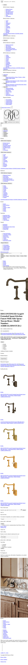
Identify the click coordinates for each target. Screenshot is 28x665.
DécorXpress (8, 85)
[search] (14, 253)
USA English (8, 99)
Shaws (16, 77)
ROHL (7, 78)
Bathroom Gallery (16, 80)
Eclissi (7, 60)
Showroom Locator (10, 95)
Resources (8, 84)
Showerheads (8, 47)
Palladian (8, 64)
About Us (5, 136)
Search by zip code (4, 510)
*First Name (3, 536)
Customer (4, 544)
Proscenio (8, 31)
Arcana (7, 58)
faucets (4, 264)
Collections (5, 74)
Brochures (12, 84)
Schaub (13, 78)
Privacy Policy (4, 526)
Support (5, 83)
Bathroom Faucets (9, 44)
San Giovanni (8, 65)
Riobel (7, 77)
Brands (5, 75)
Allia (7, 21)
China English (9, 104)
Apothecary (8, 23)
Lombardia (8, 27)
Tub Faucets (8, 46)
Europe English (9, 103)
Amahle (7, 56)
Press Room (8, 90)
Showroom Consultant (6, 547)
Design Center (9, 91)
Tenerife (7, 32)
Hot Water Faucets (9, 11)
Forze (7, 25)
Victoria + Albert (21, 77)
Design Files (14, 85)
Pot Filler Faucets (9, 14)
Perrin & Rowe (12, 77)
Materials (8, 82)
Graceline (8, 26)
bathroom (5, 40)
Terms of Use (3, 527)
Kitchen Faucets (9, 9)
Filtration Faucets (9, 12)
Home (4, 260)
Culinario (8, 24)
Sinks (7, 15)
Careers (7, 92)
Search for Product (4, 253)
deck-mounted (6, 265)
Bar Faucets (8, 10)
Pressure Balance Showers (11, 49)
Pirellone (7, 30)
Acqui (7, 20)
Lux (6, 28)
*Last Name (3, 537)
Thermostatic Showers (10, 48)
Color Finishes (13, 82)
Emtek (10, 78)
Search (24, 510)
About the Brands (9, 88)
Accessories (8, 16)
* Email (2, 519)
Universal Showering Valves (20, 84)
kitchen (5, 4)
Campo (7, 59)
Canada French (9, 102)
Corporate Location (10, 89)
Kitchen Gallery (23, 80)
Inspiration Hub (9, 80)
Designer (4, 545)
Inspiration (6, 79)
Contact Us (8, 94)
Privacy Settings (4, 659)
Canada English (9, 100)
